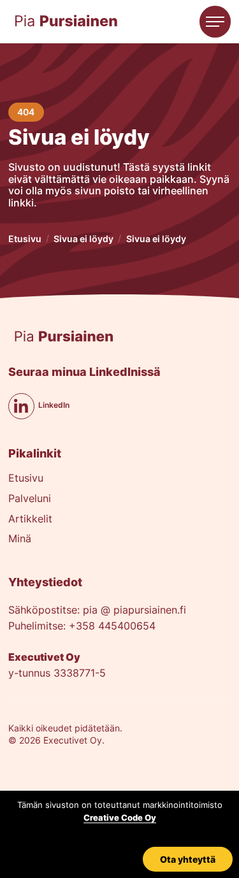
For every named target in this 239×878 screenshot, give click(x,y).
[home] (66, 21)
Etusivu (24, 238)
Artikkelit (30, 519)
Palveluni (29, 499)
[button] (215, 22)
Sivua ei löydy (83, 238)
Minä (19, 539)
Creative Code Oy (119, 817)
